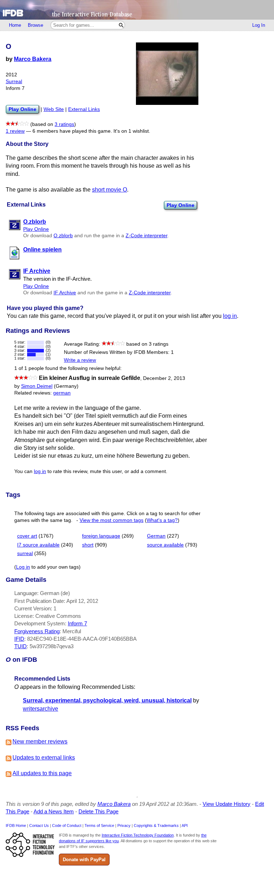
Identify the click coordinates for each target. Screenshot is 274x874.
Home (15, 25)
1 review (15, 131)
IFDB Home (16, 825)
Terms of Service (99, 825)
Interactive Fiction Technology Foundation (138, 835)
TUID (20, 646)
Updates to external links (43, 757)
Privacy (124, 825)
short (87, 545)
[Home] (137, 10)
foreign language (101, 536)
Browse (35, 25)
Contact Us (39, 825)
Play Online (180, 205)
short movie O (109, 190)
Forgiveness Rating (37, 631)
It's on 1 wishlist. (131, 131)
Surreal (14, 81)
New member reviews (39, 741)
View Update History (226, 804)
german (62, 393)
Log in (23, 567)
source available (165, 545)
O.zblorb (63, 235)
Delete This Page (98, 811)
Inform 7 (77, 623)
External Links (84, 109)
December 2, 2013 (164, 378)
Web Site (54, 109)
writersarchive (40, 709)
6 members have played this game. (72, 131)
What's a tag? (162, 520)
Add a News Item (54, 811)
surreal (25, 553)
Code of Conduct (66, 825)
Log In (258, 25)
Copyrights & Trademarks (156, 825)
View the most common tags (111, 520)
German (156, 536)
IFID (19, 639)
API (185, 825)
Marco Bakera (32, 59)
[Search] (121, 25)
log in (230, 316)
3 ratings (64, 124)
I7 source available (38, 545)
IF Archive (65, 292)
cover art (27, 536)
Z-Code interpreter (146, 235)
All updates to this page (42, 773)
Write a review (80, 360)
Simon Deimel (36, 386)
